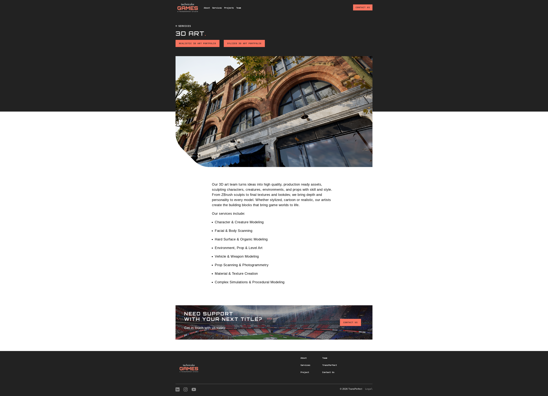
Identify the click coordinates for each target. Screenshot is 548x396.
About (207, 8)
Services (217, 8)
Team (238, 8)
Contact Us (363, 7)
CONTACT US (350, 322)
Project (305, 372)
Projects (229, 8)
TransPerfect (329, 365)
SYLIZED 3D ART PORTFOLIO (244, 43)
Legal (369, 388)
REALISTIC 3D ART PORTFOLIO (197, 43)
